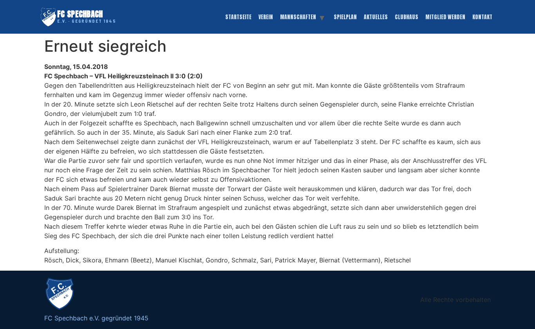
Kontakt (482, 17)
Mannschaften (298, 17)
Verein (265, 17)
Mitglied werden (445, 17)
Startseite (238, 17)
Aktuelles (376, 17)
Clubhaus (406, 17)
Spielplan (345, 17)
